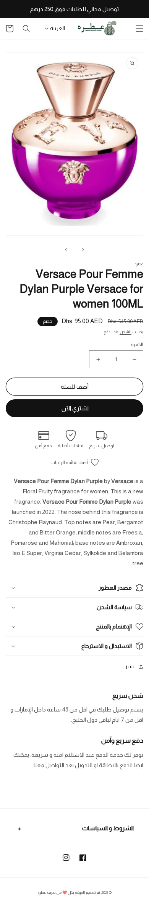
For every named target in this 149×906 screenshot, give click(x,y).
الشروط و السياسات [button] (108, 828)
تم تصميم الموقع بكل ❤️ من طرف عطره (69, 892)
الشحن (125, 332)
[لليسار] (82, 249)
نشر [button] (129, 666)
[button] (139, 28)
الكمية (137, 344)
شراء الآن (74, 408)
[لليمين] (66, 249)
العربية (57, 28)
